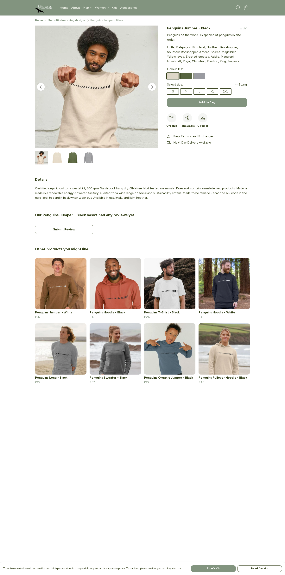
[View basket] (246, 8)
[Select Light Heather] (199, 76)
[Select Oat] (173, 76)
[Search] (238, 8)
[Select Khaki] (186, 76)
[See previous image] (41, 87)
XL (212, 91)
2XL (225, 91)
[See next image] (152, 87)
